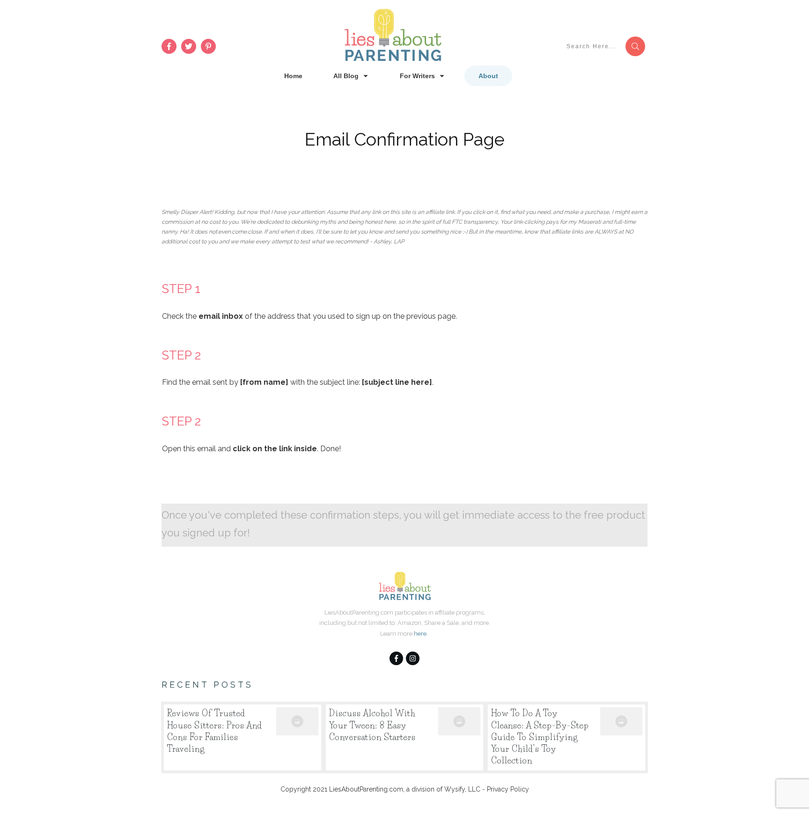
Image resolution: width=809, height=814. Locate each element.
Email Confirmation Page (405, 139)
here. (421, 633)
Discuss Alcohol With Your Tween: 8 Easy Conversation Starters (404, 737)
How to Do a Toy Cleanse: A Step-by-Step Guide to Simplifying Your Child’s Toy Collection (566, 737)
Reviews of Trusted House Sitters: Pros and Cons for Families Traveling (242, 737)
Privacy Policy (508, 789)
